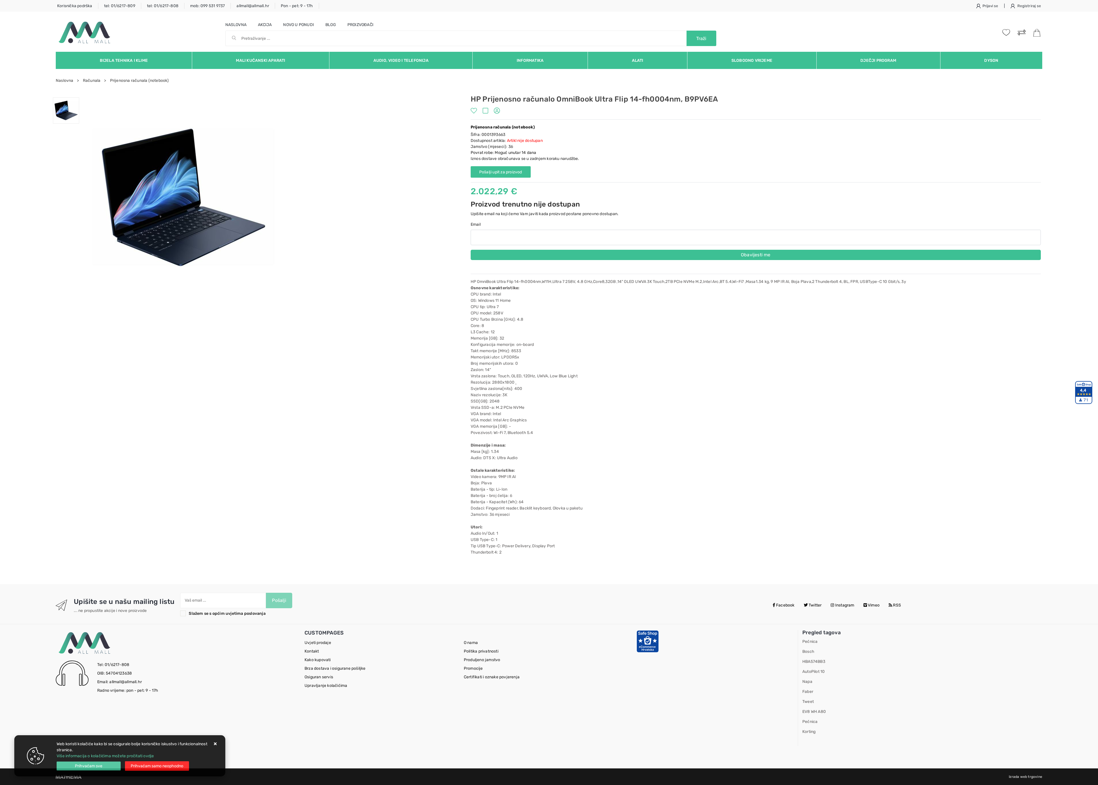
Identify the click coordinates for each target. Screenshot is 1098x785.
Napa (807, 681)
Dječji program (878, 60)
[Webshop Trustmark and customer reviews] (647, 641)
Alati (637, 60)
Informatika (530, 60)
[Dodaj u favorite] (475, 111)
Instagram (844, 605)
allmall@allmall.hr (252, 5)
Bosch (808, 651)
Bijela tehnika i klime (124, 60)
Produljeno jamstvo (482, 659)
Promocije (473, 668)
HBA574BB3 (813, 661)
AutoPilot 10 (813, 671)
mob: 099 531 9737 (207, 5)
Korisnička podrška (74, 5)
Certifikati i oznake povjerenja (492, 677)
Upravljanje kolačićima (326, 685)
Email (476, 224)
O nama (471, 642)
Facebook (785, 605)
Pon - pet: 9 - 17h (297, 5)
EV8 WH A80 (814, 711)
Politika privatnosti (481, 651)
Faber (807, 691)
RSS (896, 605)
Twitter (815, 605)
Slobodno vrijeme (751, 60)
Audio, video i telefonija (401, 60)
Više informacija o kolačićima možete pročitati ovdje (105, 756)
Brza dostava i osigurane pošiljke (335, 668)
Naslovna (236, 24)
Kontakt (312, 651)
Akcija (265, 24)
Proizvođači (360, 24)
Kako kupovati (318, 659)
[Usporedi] (487, 111)
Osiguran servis (319, 677)
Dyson (991, 60)
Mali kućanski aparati (260, 60)
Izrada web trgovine (1025, 777)
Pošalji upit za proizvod (500, 172)
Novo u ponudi (298, 24)
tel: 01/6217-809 (119, 5)
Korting (808, 731)
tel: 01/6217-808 (162, 5)
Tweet (808, 701)
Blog (330, 24)
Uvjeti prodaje (318, 642)
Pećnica (809, 641)
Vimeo (873, 605)
